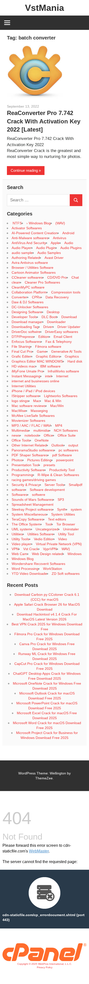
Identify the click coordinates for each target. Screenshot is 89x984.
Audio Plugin (46, 248)
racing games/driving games (34, 480)
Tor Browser (65, 524)
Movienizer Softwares (28, 421)
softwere (38, 495)
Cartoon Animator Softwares (34, 272)
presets (49, 465)
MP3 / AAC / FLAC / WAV (31, 425)
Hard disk (74, 361)
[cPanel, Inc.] (44, 960)
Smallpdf (75, 485)
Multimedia (20, 430)
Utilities (17, 534)
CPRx (36, 297)
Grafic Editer (21, 356)
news (16, 435)
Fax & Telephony (58, 342)
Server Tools (54, 485)
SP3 (61, 500)
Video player (21, 544)
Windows (74, 554)
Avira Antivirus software (30, 263)
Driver (48, 327)
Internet (62, 376)
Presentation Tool (25, 465)
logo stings (20, 401)
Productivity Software (28, 470)
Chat (75, 277)
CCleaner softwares (27, 277)
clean (16, 282)
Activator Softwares (27, 228)
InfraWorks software (63, 371)
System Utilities (63, 514)
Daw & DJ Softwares (28, 302)
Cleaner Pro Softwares (42, 282)
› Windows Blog (38, 223)
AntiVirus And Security (29, 243)
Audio (68, 243)
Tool (48, 524)
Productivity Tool (62, 470)
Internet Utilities (24, 386)
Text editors (57, 519)
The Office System (26, 524)
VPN (15, 549)
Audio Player (21, 248)
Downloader (56, 322)
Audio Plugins (71, 248)
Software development (47, 490)
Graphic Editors (48, 356)
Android (68, 233)
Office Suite (67, 435)
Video (62, 539)
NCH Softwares (66, 430)
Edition (43, 337)
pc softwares (68, 450)
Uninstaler (71, 529)
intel (48, 376)
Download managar (27, 322)
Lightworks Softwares (60, 396)
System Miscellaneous (29, 514)
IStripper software (25, 396)
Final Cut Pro (22, 351)
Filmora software (48, 346)
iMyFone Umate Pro (27, 371)
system (76, 509)
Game (41, 351)
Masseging (39, 411)
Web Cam (19, 554)
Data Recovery (57, 297)
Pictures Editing (39, 460)
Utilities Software (40, 534)
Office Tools (21, 440)
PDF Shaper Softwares (29, 455)
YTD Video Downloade (29, 574)
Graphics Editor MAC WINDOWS (37, 361)
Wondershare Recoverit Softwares (38, 564)
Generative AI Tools (66, 351)
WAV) (66, 549)
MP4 (58, 425)
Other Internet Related (29, 445)
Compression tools (65, 292)
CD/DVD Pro (57, 277)
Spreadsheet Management (32, 504)
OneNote (42, 440)
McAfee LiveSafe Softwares (33, 416)
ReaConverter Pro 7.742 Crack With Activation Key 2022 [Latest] (43, 121)
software (18, 490)
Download (69, 317)
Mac (36, 401)
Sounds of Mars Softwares (32, 500)
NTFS (17, 223)
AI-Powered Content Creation (35, 233)
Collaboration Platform (29, 292)
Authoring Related (26, 258)
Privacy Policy (44, 967)
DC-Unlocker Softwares (30, 307)
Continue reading (24, 170)
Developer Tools (24, 317)
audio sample (22, 253)
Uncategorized (47, 529)
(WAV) (60, 223)
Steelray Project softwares (32, 509)
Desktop (53, 312)
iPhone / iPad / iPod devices (33, 391)
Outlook (57, 445)
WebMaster (39, 851)
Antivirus (59, 238)
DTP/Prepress (23, 337)
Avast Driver (54, 258)
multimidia (41, 430)
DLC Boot (49, 317)
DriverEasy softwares (61, 332)
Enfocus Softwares (26, 342)
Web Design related (47, 554)
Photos (17, 460)
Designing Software (27, 312)
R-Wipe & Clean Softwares (58, 475)
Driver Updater (68, 327)
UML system (21, 529)
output (73, 445)
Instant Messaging (26, 376)
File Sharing (21, 346)
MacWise (19, 411)
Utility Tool (66, 534)
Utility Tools (20, 539)
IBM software (50, 366)
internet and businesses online (35, 381)
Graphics (72, 356)
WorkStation (52, 569)
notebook (31, 435)
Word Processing (25, 569)
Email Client (63, 337)
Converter (19, 297)
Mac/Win (57, 406)
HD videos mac (23, 366)
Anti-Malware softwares (30, 238)
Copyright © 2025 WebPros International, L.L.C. (44, 964)
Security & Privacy (26, 485)
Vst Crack (30, 549)
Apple (55, 243)
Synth (61, 509)
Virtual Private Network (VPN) (59, 544)
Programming (22, 475)
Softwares (19, 495)
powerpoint (64, 460)
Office (48, 435)
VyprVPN (50, 549)
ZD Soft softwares (66, 574)
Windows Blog (23, 559)
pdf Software (62, 455)
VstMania (44, 8)
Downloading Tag (25, 327)
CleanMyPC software (28, 287)
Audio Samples (49, 253)
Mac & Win (52, 401)
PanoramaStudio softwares (33, 450)
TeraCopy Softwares (27, 519)
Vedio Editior (43, 539)
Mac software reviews (28, 406)
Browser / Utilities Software (32, 268)
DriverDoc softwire (26, 332)
